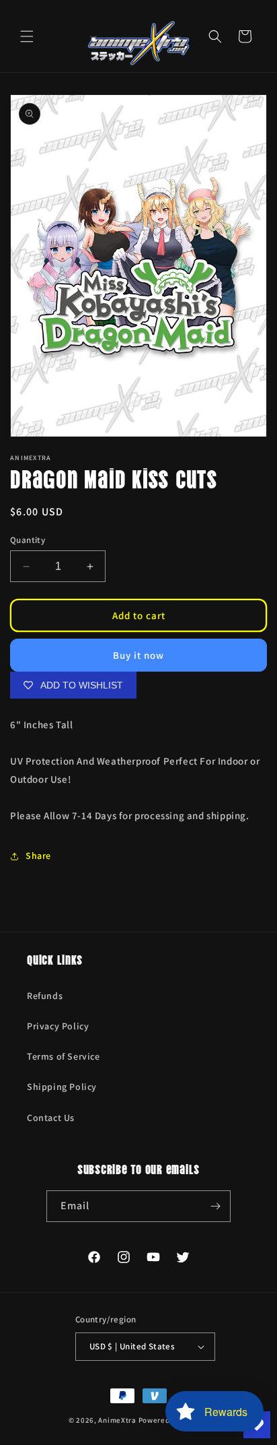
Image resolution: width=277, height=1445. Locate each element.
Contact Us (51, 1118)
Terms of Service (63, 1056)
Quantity (27, 540)
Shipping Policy (62, 1087)
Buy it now (138, 655)
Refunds (45, 996)
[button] (27, 36)
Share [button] (38, 855)
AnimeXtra (117, 1420)
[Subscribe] (215, 1206)
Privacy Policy (58, 1026)
